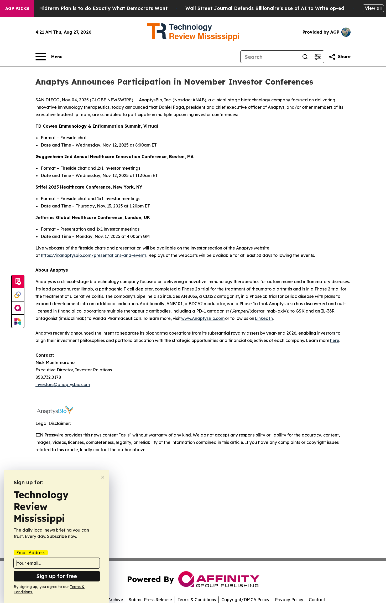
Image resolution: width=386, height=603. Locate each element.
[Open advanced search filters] (317, 57)
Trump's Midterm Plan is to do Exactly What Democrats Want (93, 8)
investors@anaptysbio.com (62, 384)
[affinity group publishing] (18, 308)
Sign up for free (56, 576)
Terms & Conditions (197, 599)
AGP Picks (17, 8)
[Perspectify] (18, 295)
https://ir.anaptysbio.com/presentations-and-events (94, 255)
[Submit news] (18, 281)
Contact (317, 599)
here (334, 340)
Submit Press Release (150, 599)
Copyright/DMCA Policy (245, 599)
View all (373, 8)
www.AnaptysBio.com (203, 318)
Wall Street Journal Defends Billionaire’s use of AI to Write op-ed (264, 8)
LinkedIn (264, 318)
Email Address (30, 552)
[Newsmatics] (18, 321)
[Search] (305, 57)
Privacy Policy (289, 599)
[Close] (102, 477)
